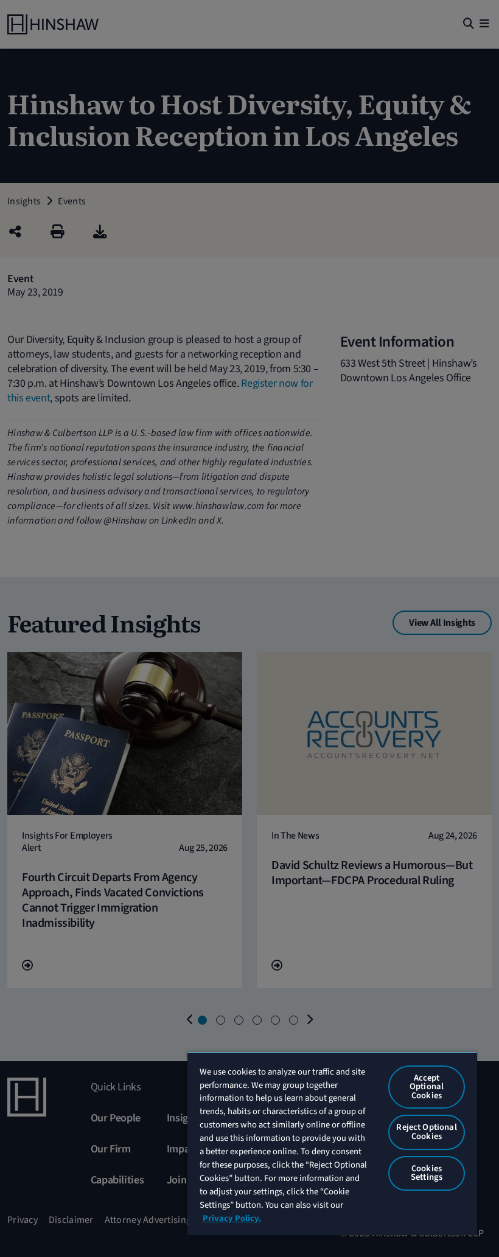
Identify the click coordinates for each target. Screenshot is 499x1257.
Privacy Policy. (232, 1218)
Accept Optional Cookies (427, 1087)
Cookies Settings (426, 1173)
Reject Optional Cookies (426, 1132)
